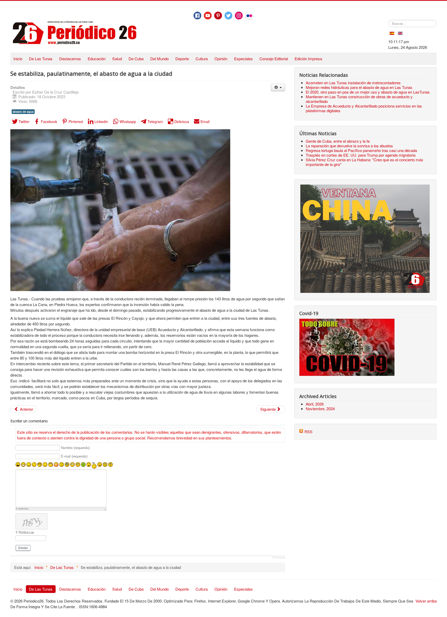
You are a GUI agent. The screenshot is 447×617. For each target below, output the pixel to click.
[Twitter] (228, 15)
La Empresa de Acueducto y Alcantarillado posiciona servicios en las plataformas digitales (364, 108)
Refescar (26, 532)
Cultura (202, 58)
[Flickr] (249, 16)
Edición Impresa (308, 58)
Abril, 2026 (315, 404)
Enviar (23, 548)
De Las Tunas (41, 58)
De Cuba (136, 58)
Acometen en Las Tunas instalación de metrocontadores (353, 82)
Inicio (17, 58)
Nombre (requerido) (75, 448)
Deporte (182, 58)
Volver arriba (426, 601)
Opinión (220, 58)
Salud (117, 58)
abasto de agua (23, 111)
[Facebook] (197, 15)
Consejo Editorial (273, 58)
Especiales (243, 58)
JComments (278, 557)
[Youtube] (208, 15)
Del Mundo (159, 58)
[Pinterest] (218, 15)
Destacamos (70, 58)
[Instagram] (239, 15)
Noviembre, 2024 (320, 408)
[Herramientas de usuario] (278, 87)
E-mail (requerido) (74, 457)
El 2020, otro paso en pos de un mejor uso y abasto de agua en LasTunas (368, 92)
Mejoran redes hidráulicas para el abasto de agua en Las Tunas (359, 87)
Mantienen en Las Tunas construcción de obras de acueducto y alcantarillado (359, 99)
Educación (97, 58)
